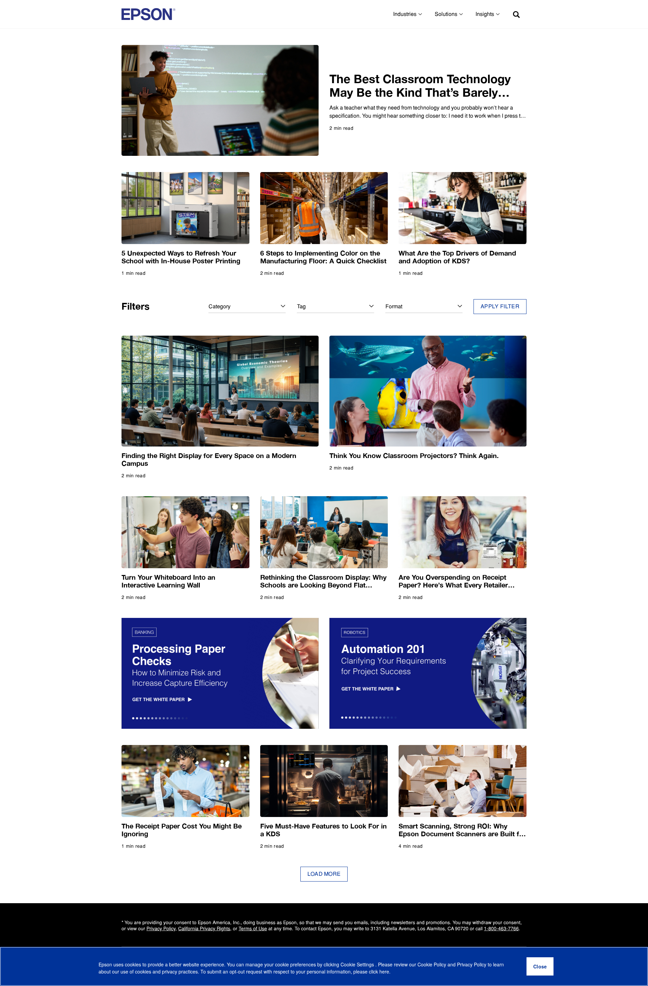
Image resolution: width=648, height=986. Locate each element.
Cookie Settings (358, 964)
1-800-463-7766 (501, 928)
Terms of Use (253, 928)
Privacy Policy (161, 928)
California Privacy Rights (204, 928)
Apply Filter (500, 306)
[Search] (516, 14)
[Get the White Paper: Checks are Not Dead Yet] (220, 673)
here (384, 971)
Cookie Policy (431, 964)
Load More (324, 874)
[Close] (540, 966)
